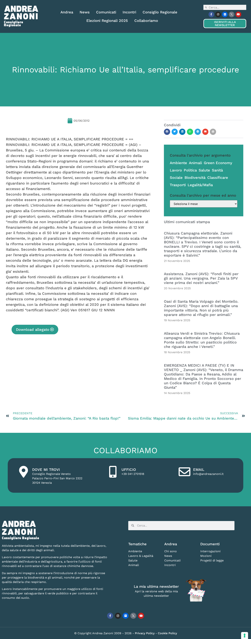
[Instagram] (218, 14)
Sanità (217, 170)
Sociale (176, 177)
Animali (195, 163)
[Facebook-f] (211, 14)
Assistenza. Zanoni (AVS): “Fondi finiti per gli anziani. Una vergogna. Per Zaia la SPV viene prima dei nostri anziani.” (201, 278)
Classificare (217, 177)
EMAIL (198, 469)
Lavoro (176, 170)
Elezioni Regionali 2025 (107, 20)
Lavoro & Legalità (140, 556)
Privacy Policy (145, 633)
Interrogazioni (210, 551)
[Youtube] (238, 14)
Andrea (66, 12)
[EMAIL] (184, 472)
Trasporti (178, 185)
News (85, 12)
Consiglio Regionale (160, 12)
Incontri (129, 12)
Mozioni (205, 556)
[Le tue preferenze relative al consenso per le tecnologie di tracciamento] (244, 635)
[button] (167, 132)
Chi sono (170, 551)
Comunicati (106, 12)
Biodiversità (194, 177)
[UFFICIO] (113, 472)
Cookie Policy (167, 633)
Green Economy (218, 163)
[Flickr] (225, 14)
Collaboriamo (146, 20)
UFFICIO (128, 469)
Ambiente (178, 163)
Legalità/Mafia (200, 185)
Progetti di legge (212, 560)
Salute (204, 170)
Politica (190, 170)
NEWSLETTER (225, 23)
